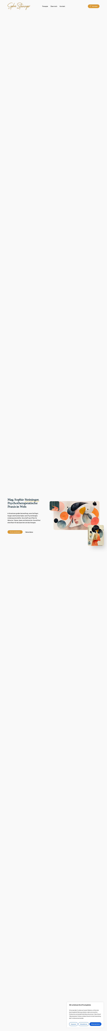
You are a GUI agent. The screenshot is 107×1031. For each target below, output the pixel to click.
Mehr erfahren (29, 532)
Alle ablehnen (83, 1024)
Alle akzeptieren (95, 1024)
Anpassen (73, 1024)
